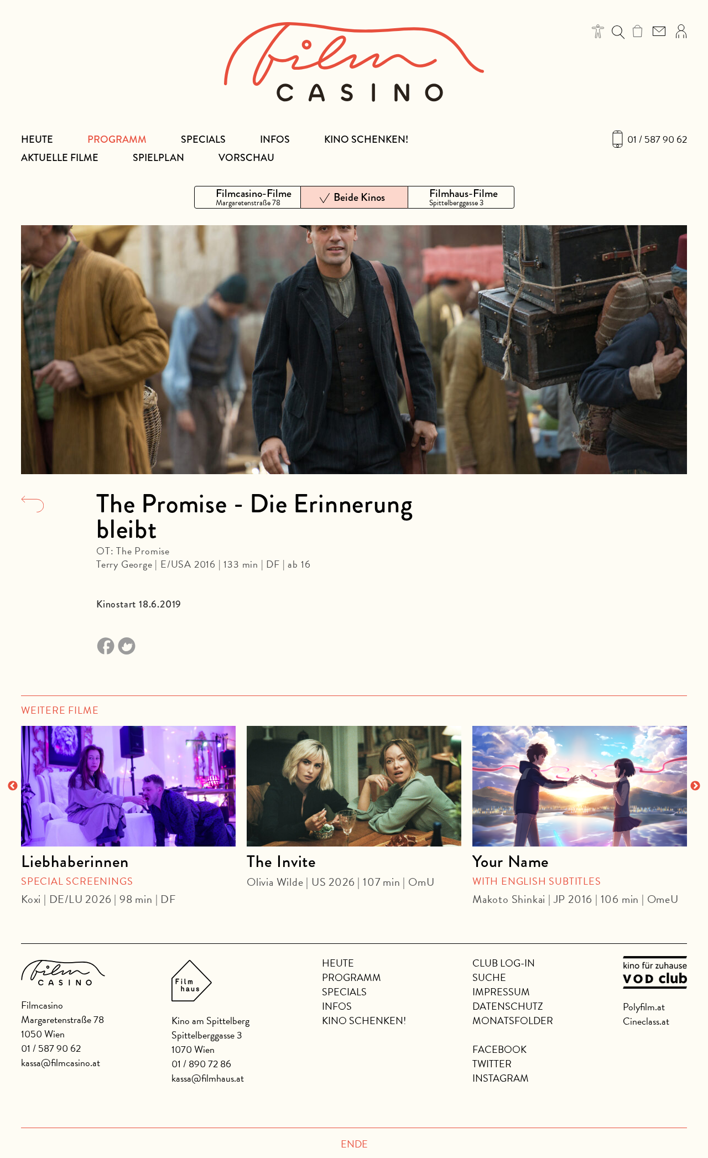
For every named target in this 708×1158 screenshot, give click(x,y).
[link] (637, 31)
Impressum (501, 991)
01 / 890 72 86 (201, 1063)
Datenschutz (507, 1006)
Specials (203, 139)
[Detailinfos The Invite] (354, 786)
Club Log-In (503, 963)
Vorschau (246, 158)
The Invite (281, 861)
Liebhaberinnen (75, 861)
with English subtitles (536, 881)
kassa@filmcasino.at (60, 1062)
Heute (37, 139)
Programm (117, 139)
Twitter (492, 1063)
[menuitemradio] (247, 197)
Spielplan (158, 158)
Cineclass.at (646, 1021)
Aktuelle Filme (59, 158)
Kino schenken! (366, 139)
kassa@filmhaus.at (207, 1078)
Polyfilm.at (644, 1006)
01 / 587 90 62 (657, 139)
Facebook (499, 1049)
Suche (489, 977)
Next (695, 786)
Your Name (510, 861)
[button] (598, 31)
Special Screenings (77, 881)
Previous (12, 786)
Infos (275, 139)
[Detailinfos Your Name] (579, 786)
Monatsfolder (512, 1020)
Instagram (500, 1078)
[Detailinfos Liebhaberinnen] (128, 786)
